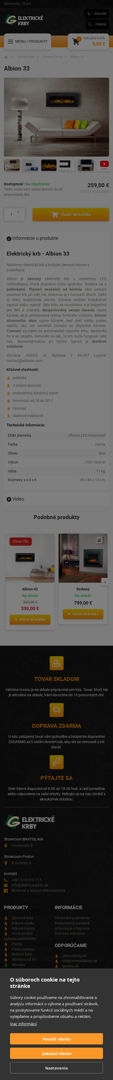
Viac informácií (23, 1023)
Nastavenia (56, 1068)
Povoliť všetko (57, 1039)
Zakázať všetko (56, 1053)
